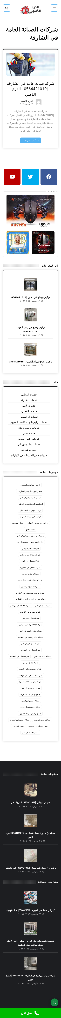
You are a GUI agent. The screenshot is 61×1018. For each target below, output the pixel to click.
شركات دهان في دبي (30, 573)
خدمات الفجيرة (29, 411)
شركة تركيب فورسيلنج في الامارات (30, 592)
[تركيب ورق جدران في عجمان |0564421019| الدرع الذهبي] (30, 855)
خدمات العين (29, 405)
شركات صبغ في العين (30, 586)
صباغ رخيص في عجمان (19, 719)
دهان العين (30, 529)
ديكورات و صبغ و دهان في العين (30, 542)
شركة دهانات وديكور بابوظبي (30, 624)
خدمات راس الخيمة (28, 439)
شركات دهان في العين (30, 561)
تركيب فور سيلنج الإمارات (30, 516)
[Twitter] (30, 177)
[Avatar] (38, 102)
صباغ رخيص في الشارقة (30, 694)
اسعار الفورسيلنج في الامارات (30, 491)
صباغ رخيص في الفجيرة (30, 707)
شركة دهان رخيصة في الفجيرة (30, 637)
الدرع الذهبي (27, 101)
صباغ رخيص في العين (30, 700)
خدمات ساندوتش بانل (29, 444)
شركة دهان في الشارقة (30, 650)
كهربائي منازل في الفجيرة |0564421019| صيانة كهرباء (30, 910)
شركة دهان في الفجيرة (19, 656)
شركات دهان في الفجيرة (30, 567)
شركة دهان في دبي (30, 662)
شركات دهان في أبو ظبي (30, 554)
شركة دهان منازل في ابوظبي (30, 675)
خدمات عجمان (29, 450)
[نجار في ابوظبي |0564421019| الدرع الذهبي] (30, 789)
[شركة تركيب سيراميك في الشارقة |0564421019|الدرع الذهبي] (30, 963)
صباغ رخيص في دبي (42, 719)
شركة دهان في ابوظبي (30, 643)
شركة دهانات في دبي (30, 618)
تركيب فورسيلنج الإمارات (37, 523)
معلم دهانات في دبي (30, 732)
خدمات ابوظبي (29, 394)
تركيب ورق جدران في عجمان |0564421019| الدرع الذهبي (30, 867)
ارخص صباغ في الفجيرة (30, 485)
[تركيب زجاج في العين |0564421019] (30, 284)
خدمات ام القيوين (29, 416)
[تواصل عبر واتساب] (54, 1002)
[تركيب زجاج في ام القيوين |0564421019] (30, 349)
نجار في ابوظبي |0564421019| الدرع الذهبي (30, 802)
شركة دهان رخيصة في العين (30, 631)
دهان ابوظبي (17, 523)
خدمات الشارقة (28, 400)
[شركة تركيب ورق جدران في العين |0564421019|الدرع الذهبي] (30, 820)
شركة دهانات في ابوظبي (20, 605)
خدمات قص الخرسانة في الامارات (29, 455)
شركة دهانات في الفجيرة (30, 611)
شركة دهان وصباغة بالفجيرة (30, 681)
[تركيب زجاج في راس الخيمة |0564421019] (30, 314)
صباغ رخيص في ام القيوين (30, 713)
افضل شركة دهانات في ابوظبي (30, 504)
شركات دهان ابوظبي (30, 548)
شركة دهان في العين (42, 656)
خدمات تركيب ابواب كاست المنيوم (28, 422)
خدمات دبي (29, 433)
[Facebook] (49, 177)
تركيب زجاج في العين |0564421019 (30, 297)
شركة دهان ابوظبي (42, 605)
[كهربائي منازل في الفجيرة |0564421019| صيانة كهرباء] (30, 897)
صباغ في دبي (18, 726)
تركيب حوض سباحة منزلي (30, 510)
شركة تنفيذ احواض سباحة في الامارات (30, 599)
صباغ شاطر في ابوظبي (37, 726)
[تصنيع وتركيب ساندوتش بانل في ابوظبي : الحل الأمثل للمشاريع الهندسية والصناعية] (30, 928)
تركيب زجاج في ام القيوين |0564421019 (30, 361)
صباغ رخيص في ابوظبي (30, 688)
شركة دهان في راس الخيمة (30, 669)
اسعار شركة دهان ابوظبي (30, 497)
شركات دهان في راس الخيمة (30, 580)
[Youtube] (12, 177)
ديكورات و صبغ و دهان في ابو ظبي (30, 535)
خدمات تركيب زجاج (29, 427)
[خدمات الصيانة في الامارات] (30, 9)
